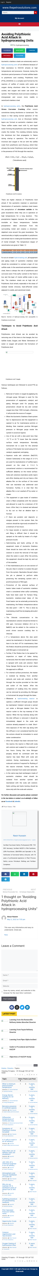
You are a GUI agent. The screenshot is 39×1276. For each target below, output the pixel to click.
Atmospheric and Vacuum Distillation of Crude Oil (9, 1175)
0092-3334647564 (8, 840)
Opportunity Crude (9, 1221)
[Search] (35, 12)
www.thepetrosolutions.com (19, 7)
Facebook (8, 801)
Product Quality (7, 1195)
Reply (6, 935)
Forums (10, 1068)
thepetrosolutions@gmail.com (22, 840)
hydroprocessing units (9, 65)
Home (3, 1068)
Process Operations (8, 1124)
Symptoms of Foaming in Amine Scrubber (9, 1130)
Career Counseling (8, 1169)
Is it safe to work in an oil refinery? (9, 1140)
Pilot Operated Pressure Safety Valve (8, 1211)
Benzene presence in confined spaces (9, 1107)
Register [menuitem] (8, 2)
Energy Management (9, 1102)
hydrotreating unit (20, 258)
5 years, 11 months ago (32, 1086)
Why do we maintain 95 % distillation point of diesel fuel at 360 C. (9, 1187)
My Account (19, 18)
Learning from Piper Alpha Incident (23, 1040)
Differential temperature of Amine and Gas (8, 1119)
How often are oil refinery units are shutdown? (8, 1152)
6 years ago (32, 1244)
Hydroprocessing (8, 1091)
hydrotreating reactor (26, 698)
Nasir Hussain (19, 835)
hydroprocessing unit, (9, 119)
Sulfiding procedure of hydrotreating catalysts (9, 1200)
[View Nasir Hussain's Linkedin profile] (19, 830)
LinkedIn (17, 801)
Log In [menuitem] (3, 2)
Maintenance (7, 1217)
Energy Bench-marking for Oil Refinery (7, 1096)
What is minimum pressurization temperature (8, 1085)
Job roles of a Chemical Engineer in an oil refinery (9, 1163)
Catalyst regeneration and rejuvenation (8, 1234)
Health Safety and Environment (11, 1111)
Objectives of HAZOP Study (20, 1057)
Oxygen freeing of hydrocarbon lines (9, 1244)
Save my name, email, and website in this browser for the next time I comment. (19, 992)
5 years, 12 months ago (32, 1234)
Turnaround (6, 1158)
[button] (19, 23)
